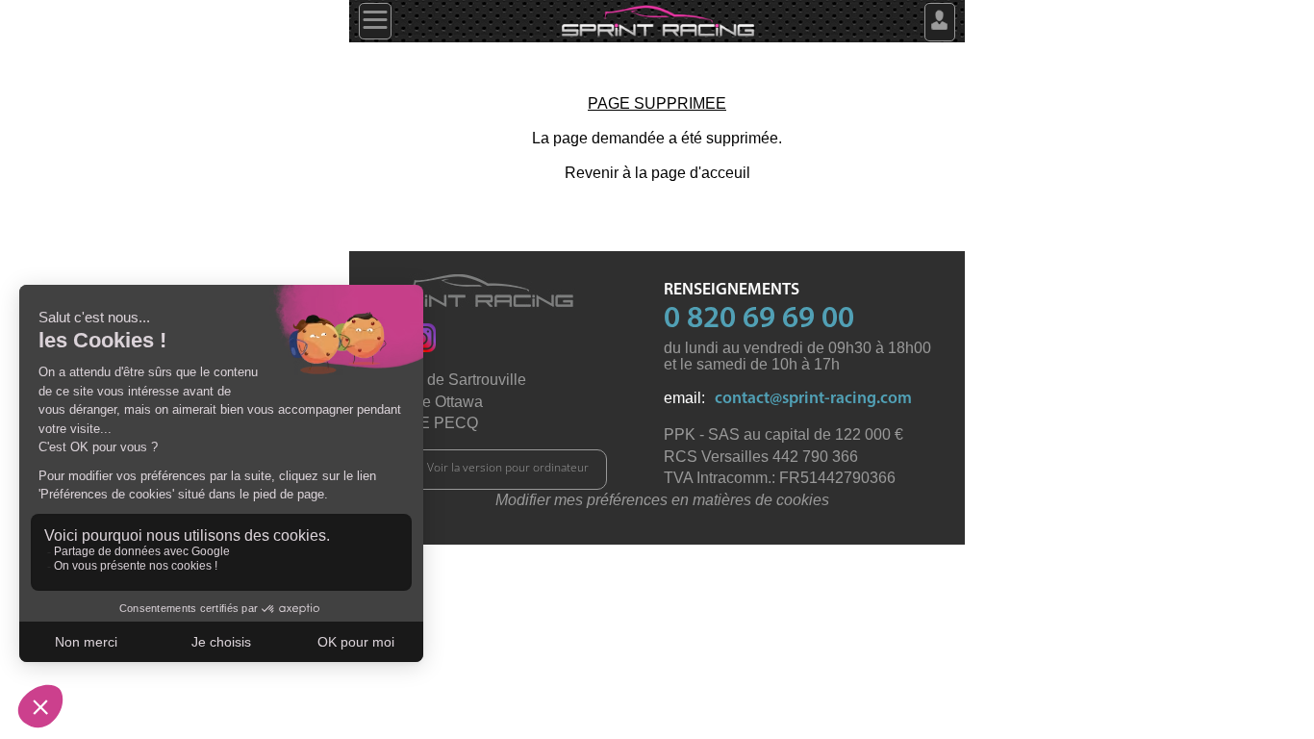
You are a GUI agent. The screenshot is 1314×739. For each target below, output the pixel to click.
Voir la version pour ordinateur (508, 467)
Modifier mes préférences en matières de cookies (662, 500)
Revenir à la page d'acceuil (657, 173)
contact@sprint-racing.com (813, 399)
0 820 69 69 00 (759, 319)
